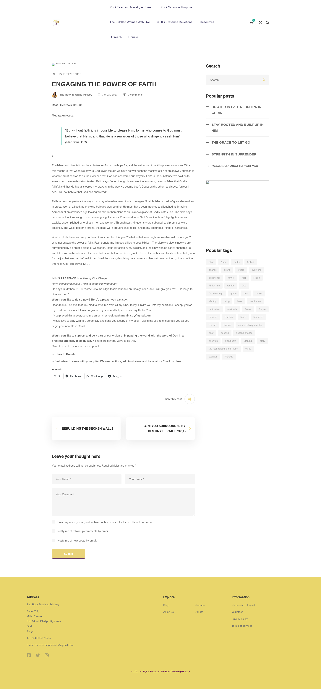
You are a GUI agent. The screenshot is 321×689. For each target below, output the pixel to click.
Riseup (227, 325)
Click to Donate (65, 354)
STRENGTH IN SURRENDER (234, 154)
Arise (223, 262)
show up (213, 340)
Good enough (216, 293)
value (248, 348)
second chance (244, 333)
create (240, 269)
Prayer (262, 309)
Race (243, 317)
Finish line (214, 285)
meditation (255, 301)
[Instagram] (46, 655)
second (225, 333)
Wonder (213, 356)
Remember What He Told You (235, 166)
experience (215, 277)
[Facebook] (28, 655)
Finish (256, 277)
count (227, 269)
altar (211, 262)
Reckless (258, 317)
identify (213, 301)
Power (248, 309)
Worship (228, 356)
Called (250, 262)
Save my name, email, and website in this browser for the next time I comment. (105, 522)
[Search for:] (237, 79)
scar (211, 333)
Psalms (229, 317)
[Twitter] (37, 655)
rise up (212, 325)
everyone (256, 269)
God (244, 285)
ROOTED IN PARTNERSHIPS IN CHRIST (236, 110)
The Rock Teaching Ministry (75, 94)
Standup (248, 340)
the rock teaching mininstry (223, 348)
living (227, 301)
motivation (214, 309)
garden (230, 285)
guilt (246, 293)
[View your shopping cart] (252, 22)
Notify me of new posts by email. (77, 540)
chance (213, 269)
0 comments (135, 94)
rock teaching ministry (250, 325)
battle (237, 262)
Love (239, 301)
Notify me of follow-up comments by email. (83, 531)
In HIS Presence (67, 74)
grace (233, 293)
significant (230, 340)
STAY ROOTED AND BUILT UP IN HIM (238, 127)
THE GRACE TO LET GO (231, 142)
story (262, 340)
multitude (232, 309)
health (259, 293)
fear (244, 277)
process (213, 317)
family (231, 277)
